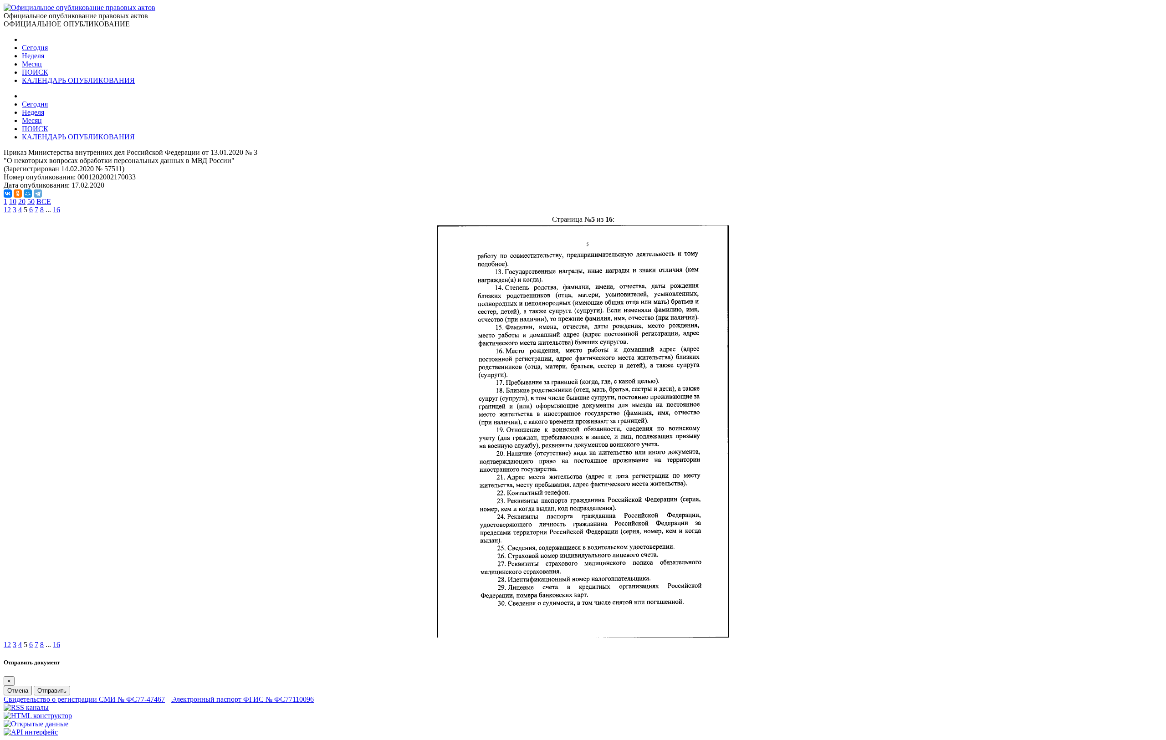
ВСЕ (43, 201)
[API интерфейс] (31, 732)
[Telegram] (38, 193)
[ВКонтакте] (8, 193)
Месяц (32, 64)
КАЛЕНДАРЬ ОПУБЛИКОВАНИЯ (78, 80)
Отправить (51, 690)
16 (56, 210)
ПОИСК (35, 72)
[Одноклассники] (18, 193)
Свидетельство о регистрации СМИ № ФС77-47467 (84, 699)
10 (12, 201)
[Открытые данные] (36, 724)
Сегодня (35, 47)
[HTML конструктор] (38, 716)
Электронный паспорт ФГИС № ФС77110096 (242, 699)
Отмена (17, 690)
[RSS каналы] (26, 707)
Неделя (33, 56)
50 (31, 201)
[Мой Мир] (28, 193)
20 (22, 201)
